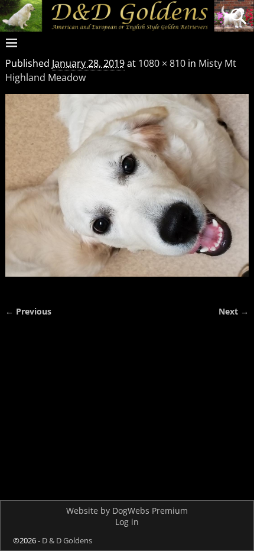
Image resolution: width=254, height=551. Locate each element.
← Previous (28, 311)
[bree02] (127, 192)
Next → (234, 311)
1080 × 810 (161, 63)
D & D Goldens (67, 540)
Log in (127, 521)
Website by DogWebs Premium (127, 510)
